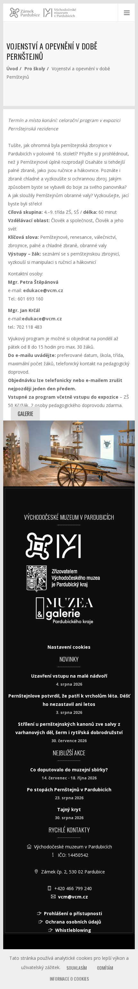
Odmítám (105, 967)
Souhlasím (76, 967)
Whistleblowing (73, 930)
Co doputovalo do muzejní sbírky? (69, 770)
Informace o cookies (69, 978)
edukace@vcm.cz (42, 319)
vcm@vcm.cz (73, 897)
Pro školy (34, 68)
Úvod (12, 68)
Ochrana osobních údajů (73, 922)
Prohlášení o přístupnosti (73, 913)
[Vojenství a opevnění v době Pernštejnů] (69, 453)
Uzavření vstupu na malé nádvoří (69, 676)
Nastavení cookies (69, 647)
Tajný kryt (69, 809)
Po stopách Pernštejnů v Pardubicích (69, 789)
